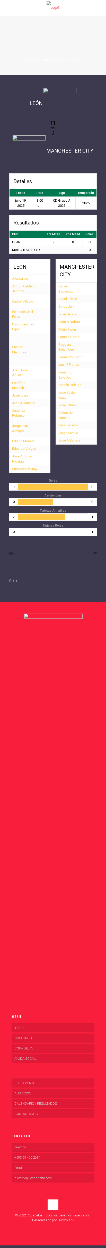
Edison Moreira (23, 441)
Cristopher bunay (24, 469)
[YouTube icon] (53, 1227)
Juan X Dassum (23, 403)
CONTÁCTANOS (26, 1114)
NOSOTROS (23, 1038)
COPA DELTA (23, 1048)
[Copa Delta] (53, 7)
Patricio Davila (68, 337)
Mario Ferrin (67, 329)
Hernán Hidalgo (70, 385)
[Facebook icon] (48, 1227)
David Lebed (67, 299)
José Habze (67, 314)
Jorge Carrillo (68, 433)
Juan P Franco (68, 365)
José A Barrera (69, 440)
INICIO (19, 1028)
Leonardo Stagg (70, 357)
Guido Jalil (66, 306)
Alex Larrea (20, 278)
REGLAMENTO (25, 1083)
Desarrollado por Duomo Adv (53, 1220)
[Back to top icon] (53, 1204)
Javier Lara (20, 395)
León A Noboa (69, 322)
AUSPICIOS (22, 1093)
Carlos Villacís (22, 301)
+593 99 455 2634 (27, 1157)
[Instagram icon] (58, 1227)
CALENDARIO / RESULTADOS (35, 1103)
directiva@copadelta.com (33, 1178)
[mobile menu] (7, 7)
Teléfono (20, 1147)
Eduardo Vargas (24, 449)
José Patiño (67, 405)
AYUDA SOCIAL (25, 1059)
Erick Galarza (68, 425)
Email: (18, 1168)
